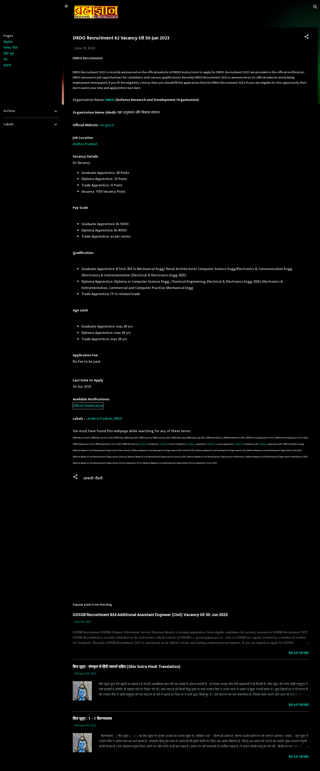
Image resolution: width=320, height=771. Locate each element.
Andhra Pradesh (85, 144)
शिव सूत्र (8, 54)
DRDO (110, 100)
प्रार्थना (7, 65)
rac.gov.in (106, 125)
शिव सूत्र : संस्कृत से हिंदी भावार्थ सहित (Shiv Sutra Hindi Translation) (126, 666)
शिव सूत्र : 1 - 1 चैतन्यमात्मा (92, 718)
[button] (306, 37)
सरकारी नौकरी (93, 479)
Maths (8, 42)
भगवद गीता (10, 48)
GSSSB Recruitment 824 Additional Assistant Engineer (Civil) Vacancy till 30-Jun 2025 (150, 614)
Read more (299, 652)
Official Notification (88, 406)
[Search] (315, 7)
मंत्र (5, 60)
